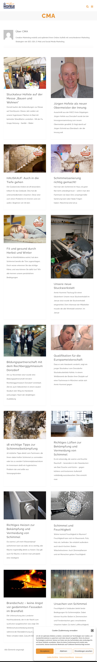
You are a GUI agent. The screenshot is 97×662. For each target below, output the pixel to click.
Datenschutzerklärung (66, 657)
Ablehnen (63, 651)
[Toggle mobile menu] (92, 6)
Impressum (78, 657)
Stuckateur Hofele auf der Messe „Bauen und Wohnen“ (24, 98)
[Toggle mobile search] (87, 6)
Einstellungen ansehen (83, 651)
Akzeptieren (44, 651)
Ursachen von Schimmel (70, 603)
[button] (92, 630)
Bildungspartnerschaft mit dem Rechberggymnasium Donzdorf (25, 366)
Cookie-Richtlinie (52, 657)
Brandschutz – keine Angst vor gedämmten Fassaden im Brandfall (25, 607)
